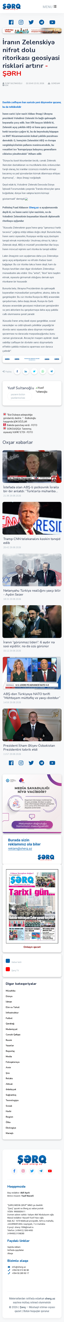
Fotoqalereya (12, 1062)
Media (9, 1056)
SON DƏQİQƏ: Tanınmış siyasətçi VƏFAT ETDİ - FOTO (18, 430)
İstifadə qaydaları (15, 1250)
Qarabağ (10, 1023)
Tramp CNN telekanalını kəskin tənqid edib (31, 541)
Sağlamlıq (11, 1095)
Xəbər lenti (16, 962)
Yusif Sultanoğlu (20, 388)
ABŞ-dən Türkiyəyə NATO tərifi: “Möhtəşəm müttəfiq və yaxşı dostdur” (31, 696)
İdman (9, 1001)
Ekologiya (11, 1127)
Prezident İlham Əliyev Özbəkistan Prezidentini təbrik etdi (29, 747)
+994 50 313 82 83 (20, 1270)
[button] (49, 7)
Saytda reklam (14, 1247)
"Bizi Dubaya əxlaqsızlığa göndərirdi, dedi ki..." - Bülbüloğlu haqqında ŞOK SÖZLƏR (19, 418)
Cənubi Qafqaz (13, 1034)
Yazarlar (10, 1045)
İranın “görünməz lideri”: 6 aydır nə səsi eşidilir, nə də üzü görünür (29, 644)
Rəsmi (9, 1040)
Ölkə (8, 1122)
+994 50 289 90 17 (20, 1273)
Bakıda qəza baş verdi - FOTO (22, 425)
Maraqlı (9, 1133)
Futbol (9, 1018)
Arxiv (8, 1067)
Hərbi (8, 1111)
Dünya (9, 996)
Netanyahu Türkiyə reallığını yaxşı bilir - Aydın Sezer (32, 592)
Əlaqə (10, 1253)
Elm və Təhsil (13, 1007)
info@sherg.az (19, 1267)
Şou (8, 1073)
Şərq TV (15, 970)
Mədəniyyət (11, 1029)
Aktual (9, 1084)
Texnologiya (12, 1100)
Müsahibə (10, 990)
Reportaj (10, 1051)
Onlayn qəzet (32, 947)
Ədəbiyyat (11, 1089)
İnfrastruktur (12, 1012)
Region (9, 1116)
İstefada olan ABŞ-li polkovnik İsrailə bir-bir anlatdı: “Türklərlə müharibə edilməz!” (31, 491)
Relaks (9, 1078)
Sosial (9, 1106)
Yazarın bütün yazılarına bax (18, 396)
